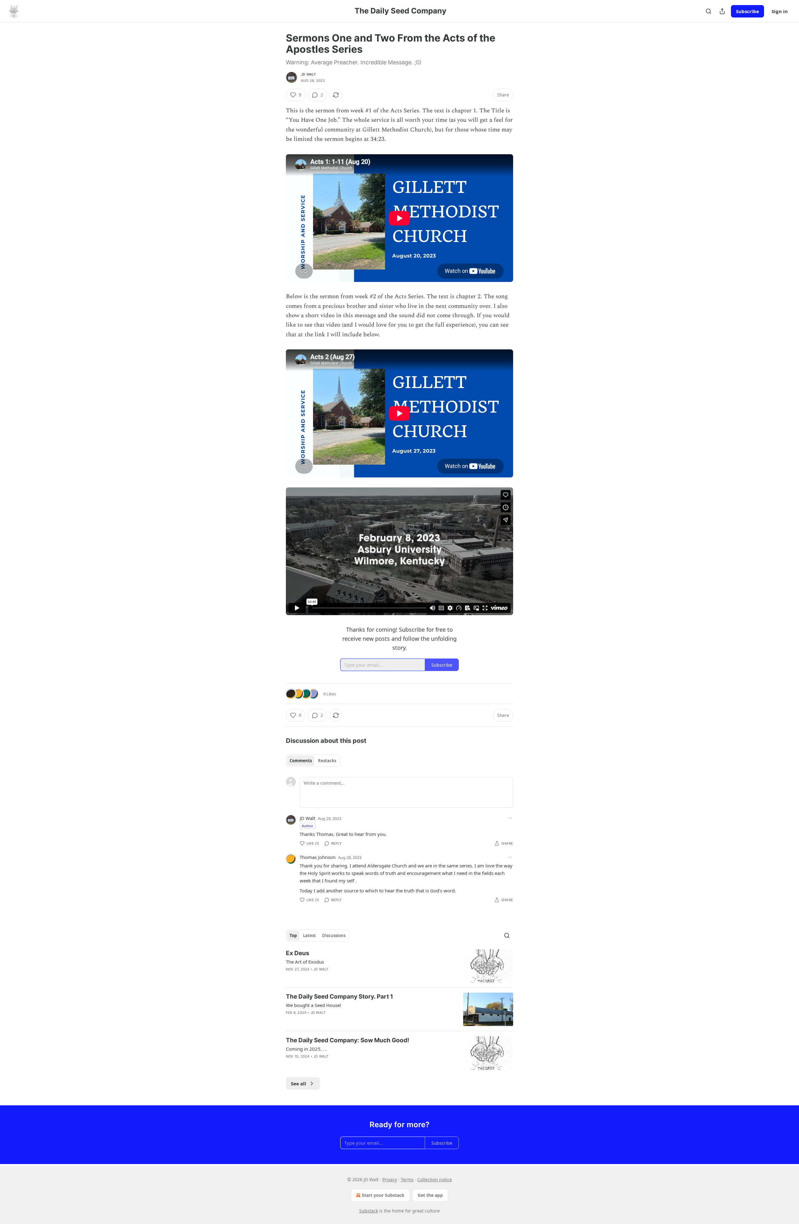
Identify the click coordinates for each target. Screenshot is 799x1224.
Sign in (780, 11)
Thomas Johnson (318, 857)
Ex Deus (297, 953)
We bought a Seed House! (313, 1005)
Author (307, 825)
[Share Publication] (722, 11)
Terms (407, 1179)
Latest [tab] (309, 935)
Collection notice (434, 1179)
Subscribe (747, 11)
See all (298, 1083)
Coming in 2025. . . (306, 1049)
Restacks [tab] (327, 760)
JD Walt (308, 74)
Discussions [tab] (334, 935)
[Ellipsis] (510, 818)
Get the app (430, 1195)
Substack (368, 1211)
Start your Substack (383, 1195)
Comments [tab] (301, 760)
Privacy (389, 1179)
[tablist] (313, 760)
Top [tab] (293, 935)
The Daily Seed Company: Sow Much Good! (347, 1040)
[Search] (708, 11)
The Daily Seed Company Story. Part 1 (339, 996)
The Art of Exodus (305, 962)
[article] (399, 966)
